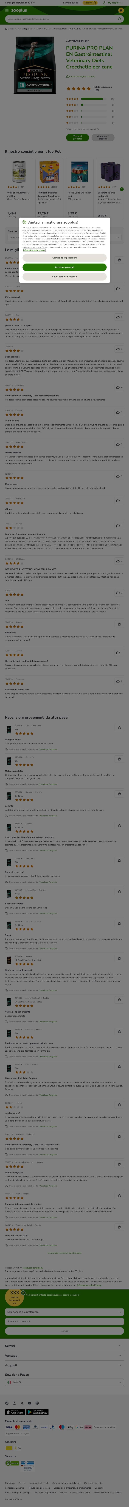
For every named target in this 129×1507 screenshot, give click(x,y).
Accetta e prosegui (64, 267)
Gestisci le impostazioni (64, 257)
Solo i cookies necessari (64, 276)
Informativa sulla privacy (34, 250)
